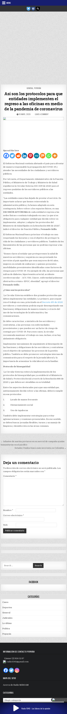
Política (6, 628)
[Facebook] (33, 9)
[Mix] (42, 155)
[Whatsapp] (48, 155)
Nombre (8, 510)
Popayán (37, 88)
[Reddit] (18, 155)
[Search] (38, 9)
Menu (8, 2)
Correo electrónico (13, 515)
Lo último (7, 623)
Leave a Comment (42, 114)
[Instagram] (16, 670)
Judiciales (7, 618)
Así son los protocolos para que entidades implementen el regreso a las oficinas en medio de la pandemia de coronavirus (33, 101)
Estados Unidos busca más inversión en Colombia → (40, 448)
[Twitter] (28, 9)
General (30, 88)
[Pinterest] (30, 155)
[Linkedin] (24, 155)
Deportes (7, 607)
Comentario (10, 476)
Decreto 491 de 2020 (52, 302)
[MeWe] (36, 155)
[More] (54, 155)
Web (5, 525)
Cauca (5, 602)
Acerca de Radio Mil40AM (16, 685)
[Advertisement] (33, 46)
